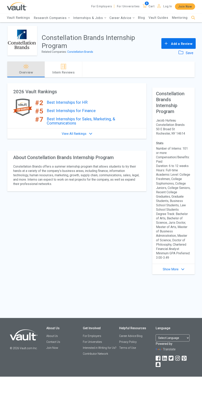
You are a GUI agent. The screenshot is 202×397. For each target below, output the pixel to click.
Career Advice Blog (130, 336)
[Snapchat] (158, 365)
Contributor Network (95, 353)
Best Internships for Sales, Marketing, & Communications (81, 121)
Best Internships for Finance (71, 110)
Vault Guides (158, 18)
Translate (169, 349)
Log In (167, 6)
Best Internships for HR (67, 102)
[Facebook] (158, 358)
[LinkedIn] (165, 358)
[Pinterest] (184, 358)
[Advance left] (8, 69)
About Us (52, 336)
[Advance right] (193, 69)
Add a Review (181, 44)
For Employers (101, 6)
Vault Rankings (18, 18)
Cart (152, 6)
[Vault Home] (17, 6)
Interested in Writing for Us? (99, 347)
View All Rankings (74, 134)
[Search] (193, 18)
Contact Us (53, 341)
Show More (171, 269)
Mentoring (180, 18)
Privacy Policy (128, 341)
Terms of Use (127, 347)
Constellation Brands (80, 51)
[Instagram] (178, 358)
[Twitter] (171, 358)
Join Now (185, 6)
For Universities (128, 6)
